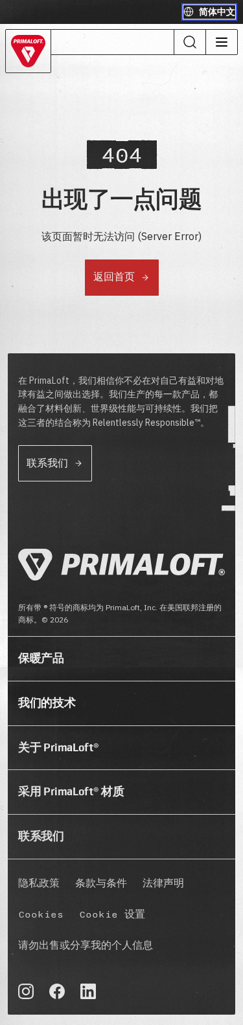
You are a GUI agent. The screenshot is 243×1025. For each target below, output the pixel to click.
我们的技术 (46, 703)
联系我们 (41, 836)
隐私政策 (39, 883)
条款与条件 (101, 883)
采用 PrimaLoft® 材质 (71, 791)
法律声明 (163, 883)
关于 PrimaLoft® (58, 747)
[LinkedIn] (88, 991)
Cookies (41, 914)
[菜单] (221, 42)
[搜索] (189, 42)
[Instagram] (26, 991)
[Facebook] (57, 991)
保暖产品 (41, 658)
